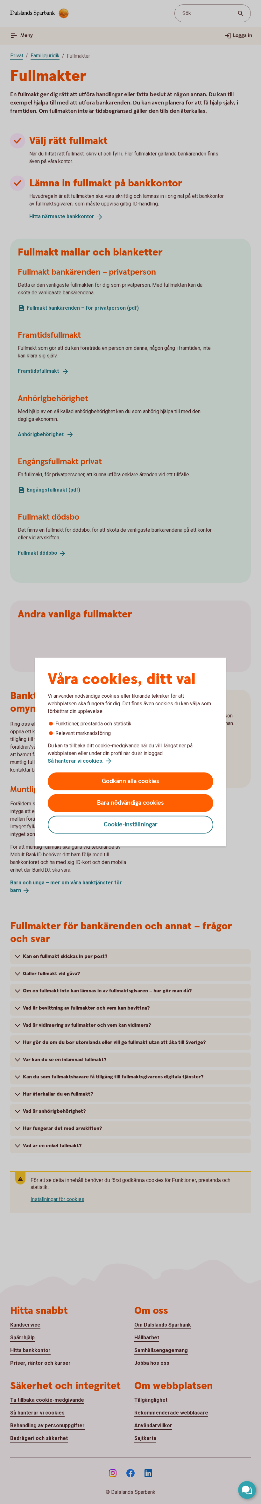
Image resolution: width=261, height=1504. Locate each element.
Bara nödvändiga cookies (130, 803)
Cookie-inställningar (131, 825)
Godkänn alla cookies (130, 781)
